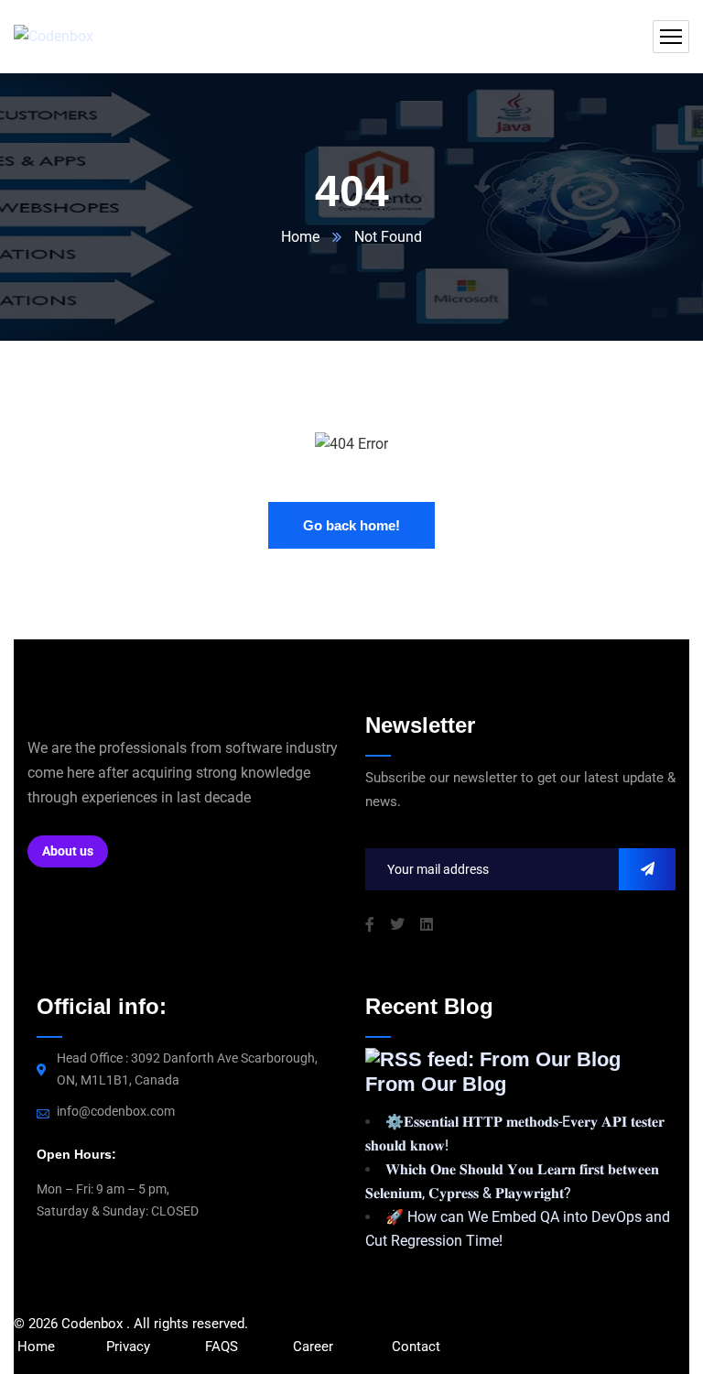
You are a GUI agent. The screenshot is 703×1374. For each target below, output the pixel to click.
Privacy (128, 1346)
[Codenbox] (53, 37)
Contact (416, 1346)
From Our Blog (435, 1084)
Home (300, 236)
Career (313, 1346)
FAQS (223, 1346)
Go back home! (351, 525)
